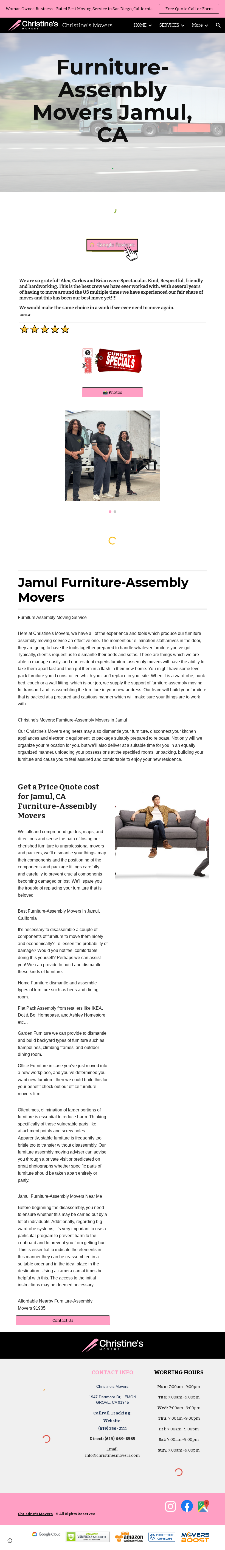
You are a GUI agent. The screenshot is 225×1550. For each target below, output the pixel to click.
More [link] (197, 25)
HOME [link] (140, 25)
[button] (218, 25)
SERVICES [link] (169, 25)
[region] (112, 9)
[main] (112, 100)
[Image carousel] (112, 462)
